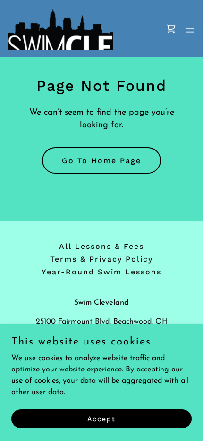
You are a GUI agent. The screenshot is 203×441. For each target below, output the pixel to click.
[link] (60, 28)
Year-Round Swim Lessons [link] (101, 271)
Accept (101, 418)
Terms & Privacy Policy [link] (101, 259)
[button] (189, 28)
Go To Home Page (101, 160)
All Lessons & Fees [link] (101, 246)
